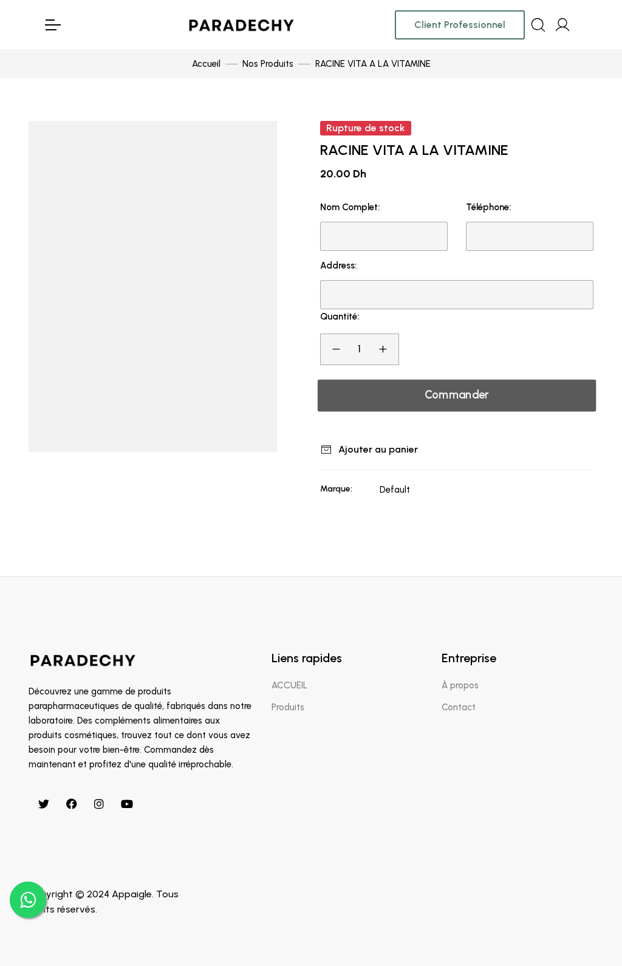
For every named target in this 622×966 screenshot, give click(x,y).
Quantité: (339, 316)
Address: (338, 265)
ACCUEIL (290, 685)
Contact (459, 707)
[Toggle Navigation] (52, 24)
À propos (460, 685)
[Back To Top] (588, 932)
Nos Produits (267, 63)
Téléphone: (488, 207)
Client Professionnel (459, 24)
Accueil (206, 63)
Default (395, 489)
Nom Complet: (350, 207)
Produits (288, 707)
